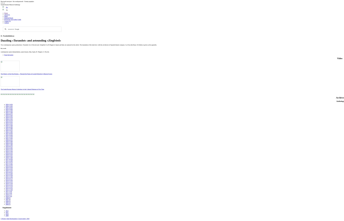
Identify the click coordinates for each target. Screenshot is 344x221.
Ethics (6, 16)
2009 (7, 215)
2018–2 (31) (9, 156)
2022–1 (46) (9, 132)
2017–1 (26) (9, 164)
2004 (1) (8, 204)
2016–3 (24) (9, 167)
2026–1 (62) (9, 106)
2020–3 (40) (9, 141)
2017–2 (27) (9, 162)
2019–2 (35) (9, 149)
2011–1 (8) (9, 193)
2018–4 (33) (9, 153)
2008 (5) (8, 198)
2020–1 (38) (9, 145)
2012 (7, 211)
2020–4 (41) (9, 140)
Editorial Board (8, 18)
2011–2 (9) (9, 191)
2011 (7, 212)
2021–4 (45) (9, 133)
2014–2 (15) (9, 182)
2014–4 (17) (9, 178)
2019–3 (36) (9, 148)
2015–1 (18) (9, 177)
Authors (6, 23)
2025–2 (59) (9, 111)
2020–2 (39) (9, 143)
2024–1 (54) (9, 119)
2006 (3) (8, 201)
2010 (7, 214)
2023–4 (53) (9, 120)
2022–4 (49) (9, 127)
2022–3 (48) (9, 128)
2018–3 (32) (9, 154)
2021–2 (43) (9, 136)
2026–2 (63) (9, 104)
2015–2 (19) (9, 175)
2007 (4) (8, 199)
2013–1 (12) (9, 186)
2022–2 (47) (9, 130)
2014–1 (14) (9, 183)
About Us (7, 14)
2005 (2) (8, 203)
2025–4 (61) (9, 107)
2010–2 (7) (9, 194)
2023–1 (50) (9, 125)
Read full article (8, 55)
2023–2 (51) (9, 124)
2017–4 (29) (9, 159)
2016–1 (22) (9, 170)
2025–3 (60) (9, 109)
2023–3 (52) (9, 122)
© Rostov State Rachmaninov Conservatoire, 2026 (15, 218)
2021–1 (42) (9, 138)
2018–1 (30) (9, 157)
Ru (7, 7)
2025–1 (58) (9, 112)
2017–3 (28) (9, 161)
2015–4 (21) (9, 172)
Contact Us (7, 21)
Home (6, 13)
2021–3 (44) (9, 135)
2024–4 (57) (9, 114)
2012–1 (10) (9, 190)
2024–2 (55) (9, 117)
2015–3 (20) (9, 174)
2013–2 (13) (9, 185)
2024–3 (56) (9, 115)
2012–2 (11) (9, 188)
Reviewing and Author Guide (12, 19)
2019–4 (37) (9, 146)
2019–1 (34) (9, 151)
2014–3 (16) (9, 180)
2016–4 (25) (9, 165)
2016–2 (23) (9, 169)
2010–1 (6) (9, 196)
